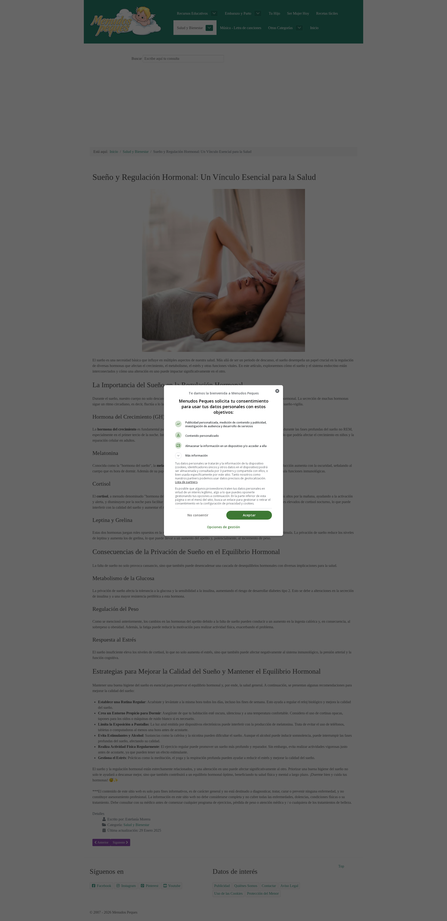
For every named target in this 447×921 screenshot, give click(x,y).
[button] (223, 455)
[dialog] (223, 460)
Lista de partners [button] (186, 482)
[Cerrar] (277, 391)
